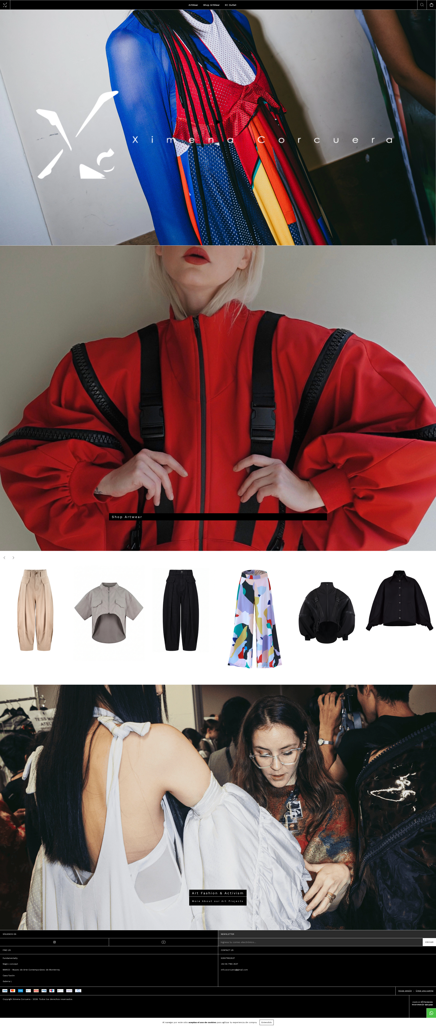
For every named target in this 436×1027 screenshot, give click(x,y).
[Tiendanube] (422, 1002)
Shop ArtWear (211, 5)
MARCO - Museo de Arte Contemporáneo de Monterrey (31, 970)
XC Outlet (230, 5)
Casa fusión (9, 975)
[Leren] (422, 1004)
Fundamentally (10, 958)
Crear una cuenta (424, 991)
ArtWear (193, 5)
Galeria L (7, 981)
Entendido (266, 1022)
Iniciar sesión (405, 991)
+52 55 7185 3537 (229, 964)
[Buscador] (422, 5)
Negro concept (10, 964)
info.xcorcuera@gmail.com (234, 970)
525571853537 (228, 958)
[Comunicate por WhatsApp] (431, 1013)
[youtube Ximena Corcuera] (163, 942)
